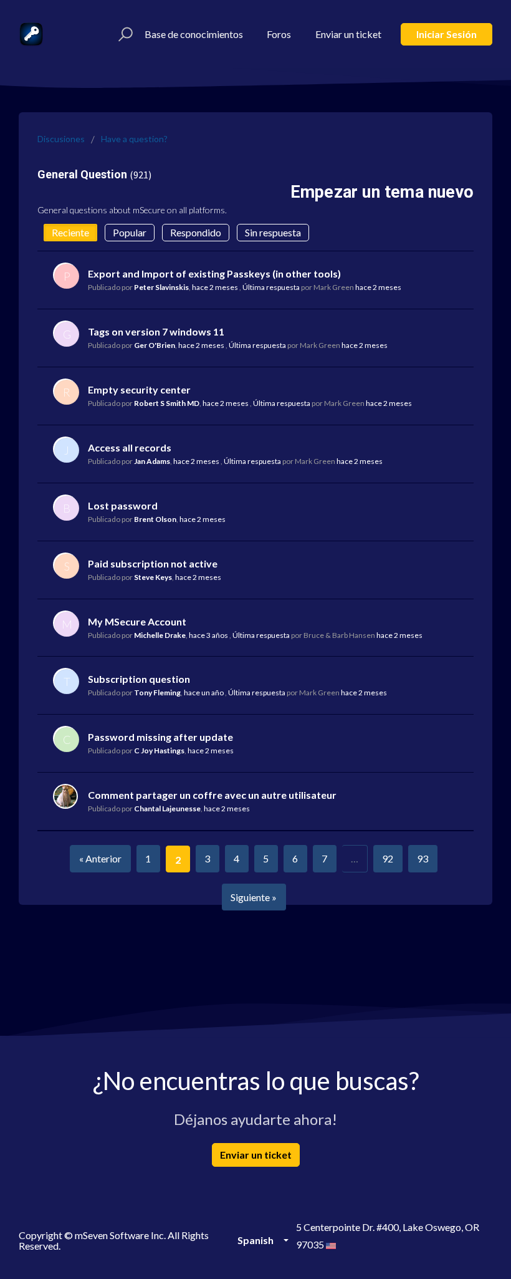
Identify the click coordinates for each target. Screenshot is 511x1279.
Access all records (129, 447)
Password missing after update (160, 737)
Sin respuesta (273, 232)
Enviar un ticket (348, 34)
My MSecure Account (137, 621)
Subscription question (139, 679)
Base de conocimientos (194, 34)
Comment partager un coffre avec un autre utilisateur (212, 795)
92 (387, 858)
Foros (279, 34)
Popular (129, 232)
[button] (124, 34)
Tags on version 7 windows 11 (156, 331)
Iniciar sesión (446, 34)
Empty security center (139, 389)
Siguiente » (254, 897)
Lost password (123, 505)
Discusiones (61, 138)
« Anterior (100, 858)
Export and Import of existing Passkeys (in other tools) (214, 273)
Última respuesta (271, 287)
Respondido (195, 232)
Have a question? (134, 138)
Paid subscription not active (152, 563)
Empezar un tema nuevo (382, 192)
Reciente (70, 232)
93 (422, 858)
